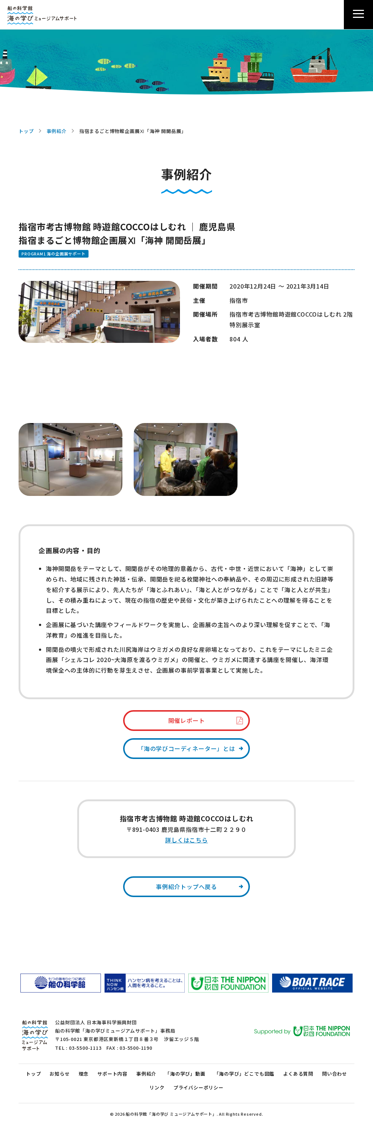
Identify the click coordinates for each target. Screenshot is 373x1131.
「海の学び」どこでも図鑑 (244, 1073)
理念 (84, 1073)
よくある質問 (298, 1073)
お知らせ (60, 1073)
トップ (26, 131)
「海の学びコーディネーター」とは (186, 748)
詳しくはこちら (186, 839)
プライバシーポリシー (198, 1087)
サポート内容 (112, 1073)
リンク (156, 1087)
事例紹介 (57, 131)
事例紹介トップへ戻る (186, 886)
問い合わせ (334, 1073)
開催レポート (186, 720)
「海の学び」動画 (185, 1073)
